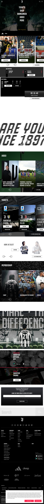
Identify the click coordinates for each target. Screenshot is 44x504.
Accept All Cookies (38, 500)
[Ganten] (17, 479)
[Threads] (18, 425)
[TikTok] (26, 425)
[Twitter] (23, 425)
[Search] (40, 2)
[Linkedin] (29, 425)
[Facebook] (12, 425)
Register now (22, 401)
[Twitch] (32, 425)
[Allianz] (6, 475)
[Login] (42, 2)
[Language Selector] (42, 486)
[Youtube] (20, 425)
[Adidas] (2, 33)
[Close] (41, 491)
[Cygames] (27, 475)
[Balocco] (6, 479)
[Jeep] (6, 33)
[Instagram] (15, 425)
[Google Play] (17, 364)
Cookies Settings (29, 500)
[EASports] (17, 475)
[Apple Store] (26, 364)
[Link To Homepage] (22, 1)
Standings (17, 85)
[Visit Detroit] (38, 475)
